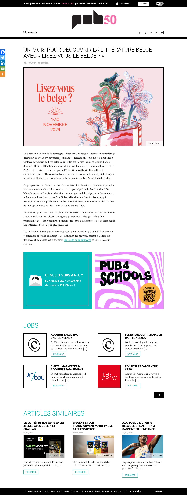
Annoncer (103, 4)
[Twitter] (156, 32)
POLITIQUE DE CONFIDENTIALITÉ (80, 491)
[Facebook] (140, 32)
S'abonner (143, 3)
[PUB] (94, 22)
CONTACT (159, 491)
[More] (2, 74)
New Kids (35, 4)
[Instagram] (145, 32)
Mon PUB (80, 4)
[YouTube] (162, 32)
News (27, 4)
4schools (47, 4)
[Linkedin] (2, 63)
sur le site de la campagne (77, 240)
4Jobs (57, 4)
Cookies (99, 491)
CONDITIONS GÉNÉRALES (54, 491)
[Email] (2, 68)
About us (91, 4)
